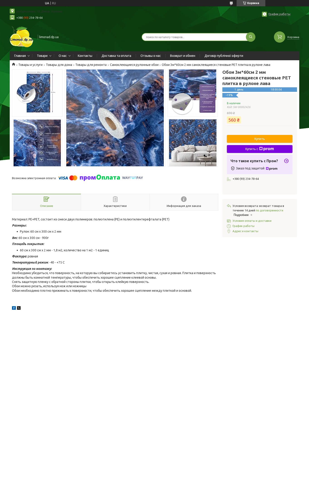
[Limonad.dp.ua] (22, 36)
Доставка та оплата (116, 55)
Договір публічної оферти (223, 55)
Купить (259, 139)
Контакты (85, 55)
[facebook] (14, 308)
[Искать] (250, 37)
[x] (19, 308)
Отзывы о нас (150, 55)
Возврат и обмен (182, 55)
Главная (20, 55)
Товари (42, 55)
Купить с (251, 149)
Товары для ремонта (91, 65)
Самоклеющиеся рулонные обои (134, 65)
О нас (63, 55)
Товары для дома (59, 65)
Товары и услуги (30, 65)
